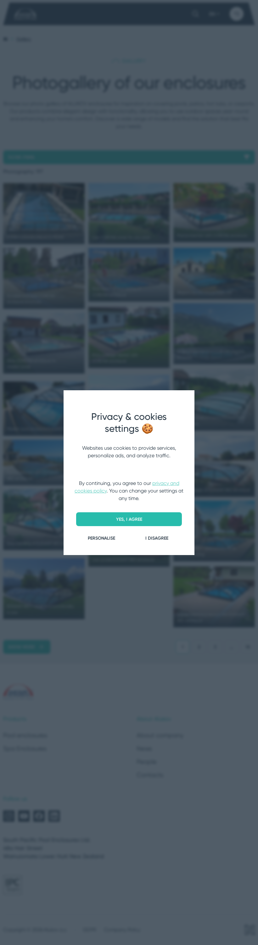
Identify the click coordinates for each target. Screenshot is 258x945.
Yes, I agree (129, 519)
